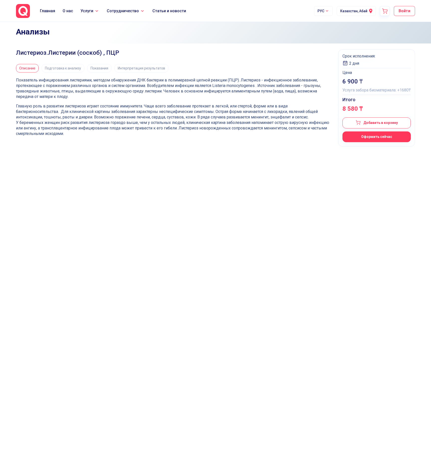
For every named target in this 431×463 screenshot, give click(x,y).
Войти (404, 10)
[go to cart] (385, 11)
